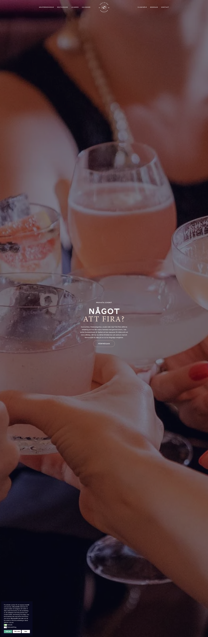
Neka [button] (25, 631)
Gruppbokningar (46, 7)
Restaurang (62, 7)
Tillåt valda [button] (17, 631)
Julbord (75, 7)
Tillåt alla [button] (8, 631)
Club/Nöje (142, 7)
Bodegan (154, 7)
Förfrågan (104, 344)
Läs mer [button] (11, 622)
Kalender (86, 7)
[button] (5, 625)
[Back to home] (104, 7)
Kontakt (165, 7)
